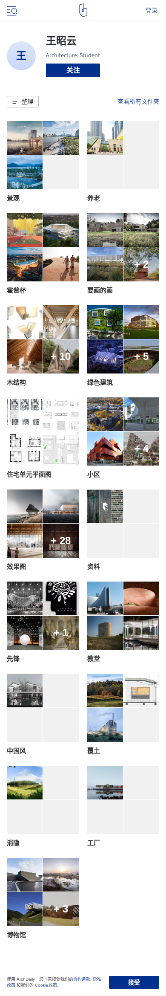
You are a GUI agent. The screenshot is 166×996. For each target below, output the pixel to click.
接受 (134, 982)
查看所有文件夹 (138, 101)
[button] (23, 102)
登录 (151, 10)
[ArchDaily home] (83, 10)
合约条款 (81, 979)
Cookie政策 (46, 985)
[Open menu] (11, 10)
